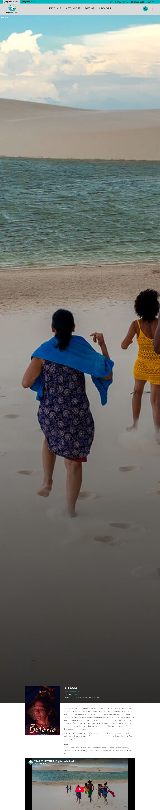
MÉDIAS (89, 8)
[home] (12, 9)
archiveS (105, 8)
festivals (55, 8)
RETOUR (4, 17)
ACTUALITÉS (73, 8)
